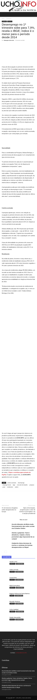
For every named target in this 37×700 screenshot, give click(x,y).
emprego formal (7, 485)
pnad (4, 487)
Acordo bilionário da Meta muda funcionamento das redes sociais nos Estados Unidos (23, 526)
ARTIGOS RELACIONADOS (10, 519)
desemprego (21, 482)
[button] (34, 14)
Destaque (8, 18)
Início (3, 18)
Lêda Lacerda (14, 569)
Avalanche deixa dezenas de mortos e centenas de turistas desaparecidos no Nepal (22, 545)
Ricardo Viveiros (15, 601)
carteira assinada (11, 482)
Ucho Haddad (14, 609)
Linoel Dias (13, 577)
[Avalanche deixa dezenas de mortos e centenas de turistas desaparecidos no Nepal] (6, 545)
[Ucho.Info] (18, 6)
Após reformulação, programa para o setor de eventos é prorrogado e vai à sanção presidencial (27, 510)
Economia (10, 21)
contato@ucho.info (21, 653)
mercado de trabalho (22, 485)
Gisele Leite (13, 561)
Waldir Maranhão (15, 617)
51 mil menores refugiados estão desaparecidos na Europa (10, 509)
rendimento (10, 487)
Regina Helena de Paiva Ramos (20, 593)
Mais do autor (23, 519)
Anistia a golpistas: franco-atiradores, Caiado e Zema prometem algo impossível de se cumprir (17, 679)
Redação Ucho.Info (9, 40)
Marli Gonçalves (15, 585)
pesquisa (32, 485)
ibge (14, 485)
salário (16, 487)
